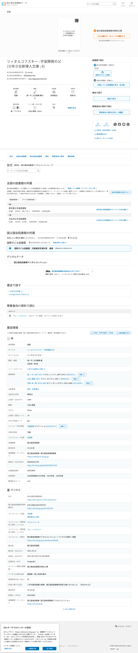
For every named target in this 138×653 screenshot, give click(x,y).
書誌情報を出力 (101, 134)
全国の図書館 (21, 156)
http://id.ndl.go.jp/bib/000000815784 (42, 465)
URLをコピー (106, 125)
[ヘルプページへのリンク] (69, 52)
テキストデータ (33, 522)
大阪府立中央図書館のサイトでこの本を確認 (111, 220)
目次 (11, 156)
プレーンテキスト (20, 315)
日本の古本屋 (15, 291)
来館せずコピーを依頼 (103, 75)
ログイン (132, 6)
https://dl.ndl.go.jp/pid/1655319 (40, 508)
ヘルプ (123, 6)
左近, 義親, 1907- (33, 378)
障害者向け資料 (58, 156)
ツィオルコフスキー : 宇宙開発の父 (40, 349)
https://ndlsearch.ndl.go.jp (38, 456)
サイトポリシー (73, 646)
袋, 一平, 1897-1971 (35, 374)
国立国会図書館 (36, 156)
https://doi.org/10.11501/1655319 (40, 499)
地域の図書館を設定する (119, 192)
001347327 (51, 426)
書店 (47, 156)
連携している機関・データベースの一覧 (81, 188)
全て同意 (49, 648)
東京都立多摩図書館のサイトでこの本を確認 (111, 209)
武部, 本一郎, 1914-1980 (36, 383)
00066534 (64, 378)
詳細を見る (72, 107)
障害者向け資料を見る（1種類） (111, 112)
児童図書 (30, 426)
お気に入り (98, 125)
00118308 (77, 383)
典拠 (80, 374)
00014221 (70, 374)
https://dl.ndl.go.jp (34, 603)
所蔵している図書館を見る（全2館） (111, 85)
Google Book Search (18, 294)
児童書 (29, 437)
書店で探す (111, 98)
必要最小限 (32, 648)
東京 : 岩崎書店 (33, 389)
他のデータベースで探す (104, 138)
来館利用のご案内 (59, 242)
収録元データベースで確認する (113, 36)
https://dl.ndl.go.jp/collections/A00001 (42, 540)
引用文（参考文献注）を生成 (106, 130)
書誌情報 (70, 156)
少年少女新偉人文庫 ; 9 (36, 369)
